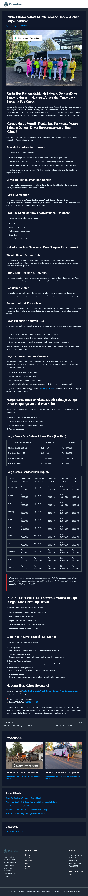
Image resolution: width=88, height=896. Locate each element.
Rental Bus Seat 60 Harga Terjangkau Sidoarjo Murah (25, 814)
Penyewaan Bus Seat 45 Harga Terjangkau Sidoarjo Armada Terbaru (31, 802)
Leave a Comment (12, 776)
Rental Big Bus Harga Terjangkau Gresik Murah (23, 798)
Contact (28, 869)
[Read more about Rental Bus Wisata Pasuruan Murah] (24, 755)
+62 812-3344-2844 (32, 702)
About (27, 858)
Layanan (28, 861)
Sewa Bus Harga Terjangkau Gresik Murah (22, 806)
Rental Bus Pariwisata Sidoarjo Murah (62, 772)
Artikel (27, 866)
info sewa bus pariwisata (29, 776)
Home (27, 855)
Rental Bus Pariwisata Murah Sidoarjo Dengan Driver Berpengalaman (50, 691)
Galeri (27, 863)
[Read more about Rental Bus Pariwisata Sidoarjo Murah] (63, 755)
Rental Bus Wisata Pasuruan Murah (22, 772)
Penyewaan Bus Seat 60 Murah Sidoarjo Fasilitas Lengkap (27, 810)
